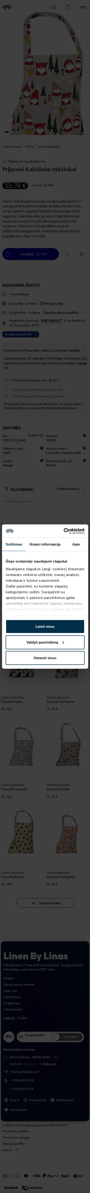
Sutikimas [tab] (14, 544)
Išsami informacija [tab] (45, 544)
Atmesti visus (45, 658)
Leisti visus (45, 626)
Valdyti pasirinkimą (42, 642)
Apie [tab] (76, 544)
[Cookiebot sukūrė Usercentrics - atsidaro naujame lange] (64, 531)
